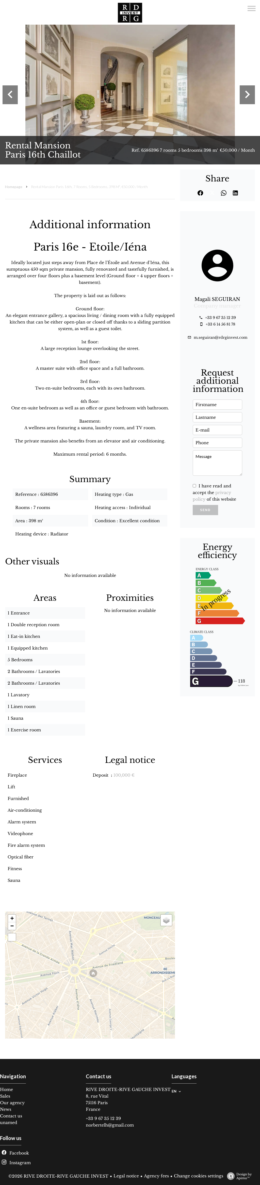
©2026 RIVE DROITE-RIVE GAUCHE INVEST (58, 1176)
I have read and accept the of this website (214, 492)
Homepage (13, 186)
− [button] (12, 926)
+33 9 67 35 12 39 (220, 317)
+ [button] (12, 918)
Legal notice (126, 1175)
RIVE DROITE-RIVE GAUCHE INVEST (128, 1089)
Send (205, 510)
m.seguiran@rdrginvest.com (220, 337)
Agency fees (156, 1175)
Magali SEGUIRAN (217, 299)
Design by (244, 1176)
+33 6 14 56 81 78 (220, 324)
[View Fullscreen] (12, 937)
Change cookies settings (198, 1175)
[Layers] (166, 920)
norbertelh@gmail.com (110, 1125)
